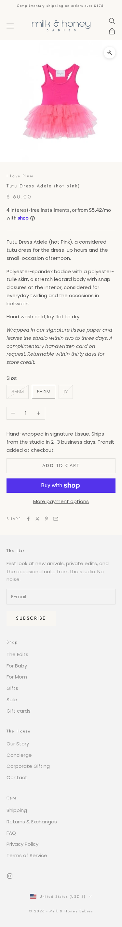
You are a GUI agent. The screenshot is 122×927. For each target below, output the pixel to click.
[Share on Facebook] (28, 518)
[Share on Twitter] (37, 518)
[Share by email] (55, 518)
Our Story (18, 743)
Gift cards (19, 710)
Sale (12, 699)
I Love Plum (20, 176)
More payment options (61, 501)
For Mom (17, 676)
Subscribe (31, 618)
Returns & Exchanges (32, 821)
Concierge (19, 755)
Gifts (12, 688)
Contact (17, 777)
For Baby (17, 665)
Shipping (17, 810)
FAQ (11, 833)
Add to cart (61, 465)
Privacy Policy (22, 844)
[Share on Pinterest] (46, 518)
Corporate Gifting (28, 766)
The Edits (17, 654)
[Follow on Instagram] (10, 876)
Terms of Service (27, 855)
